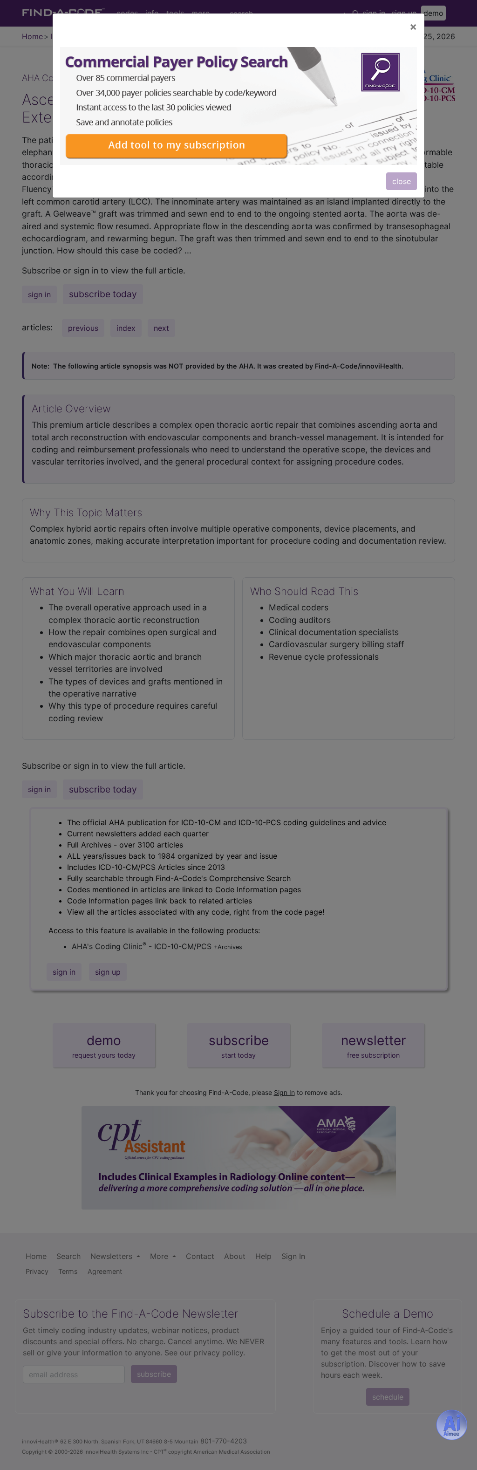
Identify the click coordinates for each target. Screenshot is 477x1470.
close (401, 181)
